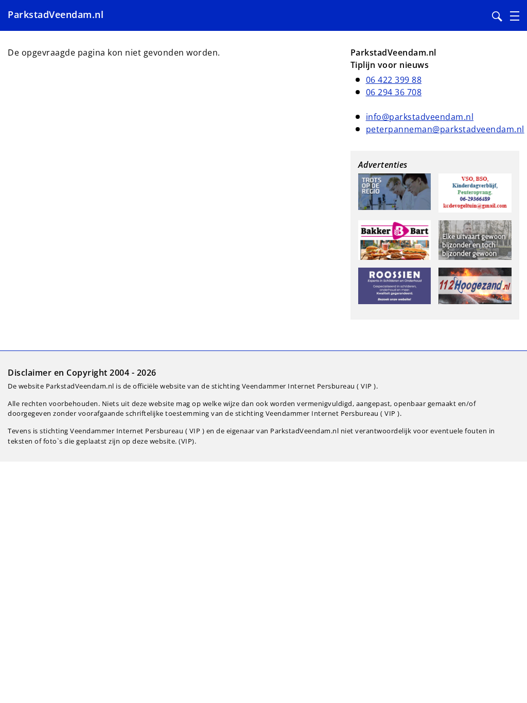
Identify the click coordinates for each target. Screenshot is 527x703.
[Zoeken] (497, 16)
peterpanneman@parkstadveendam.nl (445, 129)
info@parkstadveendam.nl (420, 116)
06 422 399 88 (394, 79)
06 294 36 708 (394, 92)
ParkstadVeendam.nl (55, 14)
